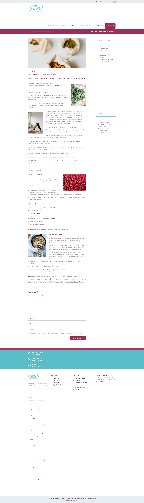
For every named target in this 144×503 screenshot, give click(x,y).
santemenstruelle (40, 283)
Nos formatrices (57, 380)
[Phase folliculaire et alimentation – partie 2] (57, 53)
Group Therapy (104, 128)
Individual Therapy (105, 120)
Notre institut (56, 378)
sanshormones (31, 283)
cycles (80, 276)
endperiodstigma (55, 278)
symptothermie (55, 283)
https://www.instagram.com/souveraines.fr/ (55, 270)
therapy (31, 485)
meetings (32, 443)
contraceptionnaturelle (66, 276)
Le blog (109, 2)
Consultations (78, 380)
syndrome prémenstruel (65, 283)
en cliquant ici (57, 85)
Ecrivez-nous (35, 366)
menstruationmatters (73, 280)
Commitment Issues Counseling (105, 125)
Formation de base (80, 378)
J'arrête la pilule (47, 280)
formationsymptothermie (34, 280)
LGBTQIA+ (32, 440)
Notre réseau (56, 383)
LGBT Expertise (104, 133)
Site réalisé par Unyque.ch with (71, 500)
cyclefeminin (75, 276)
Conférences (103, 2)
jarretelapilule (43, 434)
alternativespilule (41, 276)
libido (39, 440)
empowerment (46, 278)
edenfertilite (40, 278)
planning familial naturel (35, 467)
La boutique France (80, 385)
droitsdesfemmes (32, 278)
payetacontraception (59, 281)
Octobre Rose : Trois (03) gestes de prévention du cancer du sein (105, 49)
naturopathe (50, 281)
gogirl (42, 280)
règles (74, 281)
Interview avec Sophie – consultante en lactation (106, 55)
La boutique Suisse (80, 387)
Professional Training (105, 131)
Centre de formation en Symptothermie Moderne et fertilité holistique (71, 498)
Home (91, 32)
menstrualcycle (55, 280)
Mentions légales (92, 498)
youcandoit (81, 283)
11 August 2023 (33, 71)
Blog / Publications (58, 385)
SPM (46, 283)
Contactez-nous (102, 382)
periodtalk (70, 281)
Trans (37, 485)
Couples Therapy (104, 122)
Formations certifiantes (81, 383)
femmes (66, 278)
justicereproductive (34, 437)
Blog (96, 32)
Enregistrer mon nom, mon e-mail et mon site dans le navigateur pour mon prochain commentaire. (55, 333)
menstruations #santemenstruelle (38, 452)
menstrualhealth (64, 280)
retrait (77, 281)
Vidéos (97, 2)
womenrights (74, 283)
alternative (33, 276)
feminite (62, 278)
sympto (49, 283)
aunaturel (47, 276)
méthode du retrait (42, 281)
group (36, 431)
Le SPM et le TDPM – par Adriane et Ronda (106, 60)
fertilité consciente (73, 278)
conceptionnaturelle (55, 276)
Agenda (77, 389)
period (65, 281)
